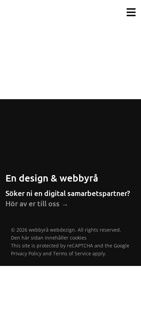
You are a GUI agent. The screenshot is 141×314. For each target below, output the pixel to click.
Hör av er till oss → (36, 203)
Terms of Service (72, 253)
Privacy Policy (26, 253)
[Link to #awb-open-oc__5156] (131, 12)
